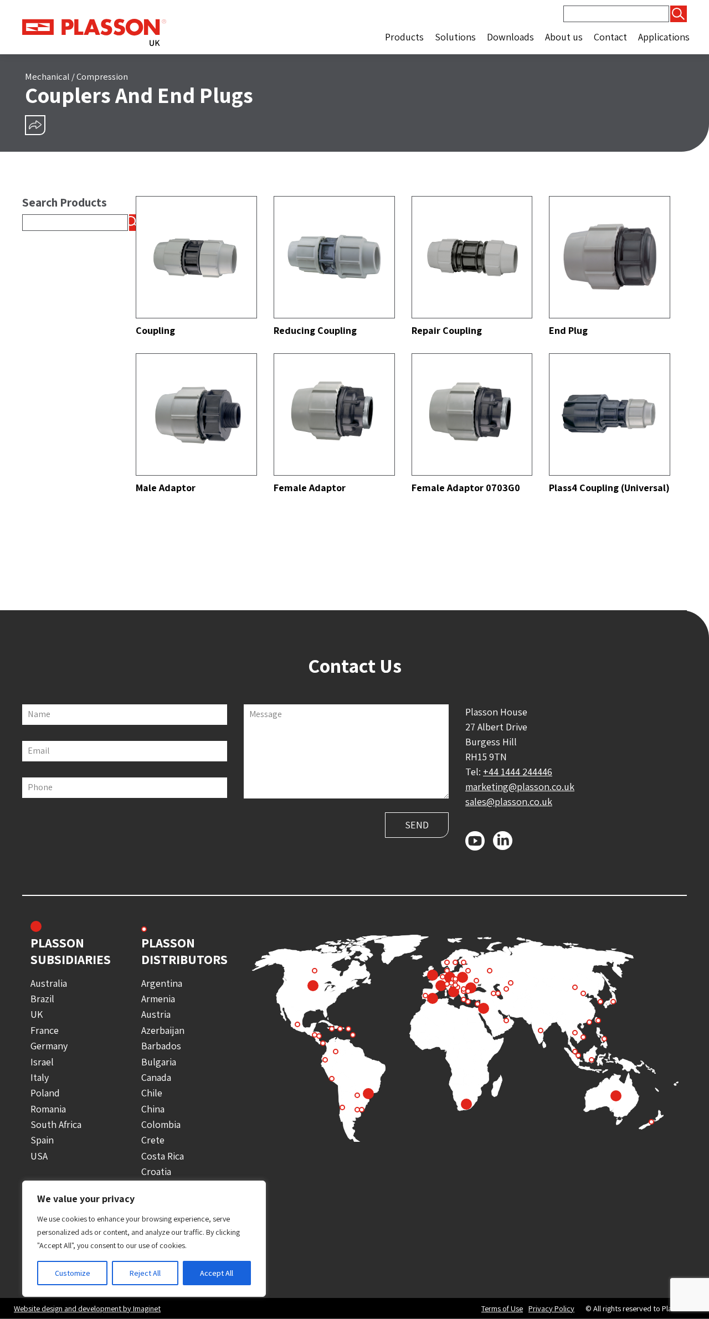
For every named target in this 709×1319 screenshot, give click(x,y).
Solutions (455, 36)
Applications (664, 36)
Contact (610, 36)
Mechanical (47, 76)
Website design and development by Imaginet (87, 1308)
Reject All (145, 1273)
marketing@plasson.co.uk (519, 786)
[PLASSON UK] (94, 31)
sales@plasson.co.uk (508, 801)
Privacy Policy (551, 1308)
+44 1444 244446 (517, 771)
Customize (72, 1273)
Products (404, 36)
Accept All (216, 1273)
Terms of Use (502, 1308)
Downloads (510, 36)
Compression (102, 76)
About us (564, 36)
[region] (144, 1239)
